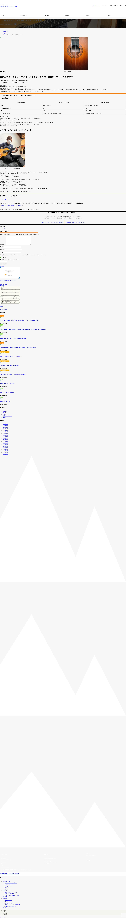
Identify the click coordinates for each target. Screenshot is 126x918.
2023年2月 (5, 450)
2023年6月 (5, 444)
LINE (4, 911)
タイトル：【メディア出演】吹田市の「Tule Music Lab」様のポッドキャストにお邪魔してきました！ (19, 320)
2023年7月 (5, 443)
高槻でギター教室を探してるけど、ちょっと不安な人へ (10, 356)
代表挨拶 (7, 901)
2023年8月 (5, 441)
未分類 (4, 417)
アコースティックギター (6, 859)
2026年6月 (5, 424)
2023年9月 (5, 439)
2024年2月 (5, 436)
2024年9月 (5, 435)
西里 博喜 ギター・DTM (11, 892)
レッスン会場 (8, 903)
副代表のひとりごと (7, 416)
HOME (4, 910)
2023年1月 (5, 452)
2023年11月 (5, 438)
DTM (2, 865)
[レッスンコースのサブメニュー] (109, 5)
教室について (8, 900)
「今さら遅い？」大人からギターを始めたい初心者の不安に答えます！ (13, 374)
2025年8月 (5, 430)
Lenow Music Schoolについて (50, 858)
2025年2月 (5, 433)
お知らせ (5, 411)
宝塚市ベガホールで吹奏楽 (5, 401)
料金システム (46, 859)
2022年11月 (5, 454)
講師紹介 (5, 890)
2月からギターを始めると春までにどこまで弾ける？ (10, 365)
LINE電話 (5, 914)
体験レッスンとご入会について (50, 861)
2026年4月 (5, 425)
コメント (2, 244)
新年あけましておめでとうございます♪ (7, 383)
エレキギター (3, 861)
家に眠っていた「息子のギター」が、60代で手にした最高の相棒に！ (13, 338)
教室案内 (5, 898)
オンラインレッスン (5, 867)
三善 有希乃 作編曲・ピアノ (12, 895)
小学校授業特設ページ (10, 906)
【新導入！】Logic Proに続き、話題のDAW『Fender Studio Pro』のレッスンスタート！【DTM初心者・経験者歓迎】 (23, 329)
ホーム (4, 879)
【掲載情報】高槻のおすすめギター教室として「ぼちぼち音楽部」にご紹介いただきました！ (18, 347)
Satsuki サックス (9, 893)
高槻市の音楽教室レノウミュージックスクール (12, 205)
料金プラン (5, 896)
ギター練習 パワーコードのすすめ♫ (7, 392)
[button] (95, 6)
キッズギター (3, 858)
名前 (1, 246)
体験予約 (5, 913)
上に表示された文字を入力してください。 (10, 260)
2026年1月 (5, 428)
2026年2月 (5, 427)
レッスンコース (3, 199)
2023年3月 (5, 449)
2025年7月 (5, 431)
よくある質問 (46, 863)
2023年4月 (5, 447)
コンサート (5, 412)
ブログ (4, 228)
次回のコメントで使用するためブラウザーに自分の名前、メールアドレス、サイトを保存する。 (24, 255)
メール (2, 249)
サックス (2, 863)
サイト (1, 252)
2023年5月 (5, 446)
